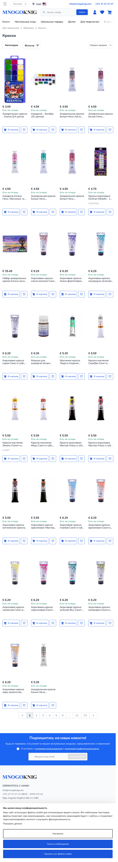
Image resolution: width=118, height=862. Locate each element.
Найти (82, 12)
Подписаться (77, 756)
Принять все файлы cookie (58, 853)
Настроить (57, 833)
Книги (6, 21)
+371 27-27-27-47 (104, 3)
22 (85, 715)
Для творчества (90, 21)
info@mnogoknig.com (80, 3)
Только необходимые (58, 844)
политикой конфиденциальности (82, 748)
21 (77, 715)
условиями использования (48, 748)
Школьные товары (52, 21)
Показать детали (12, 823)
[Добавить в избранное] (24, 130)
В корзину (13, 129)
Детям (72, 21)
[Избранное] (102, 12)
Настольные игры (25, 21)
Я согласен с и (60, 748)
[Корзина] (109, 12)
